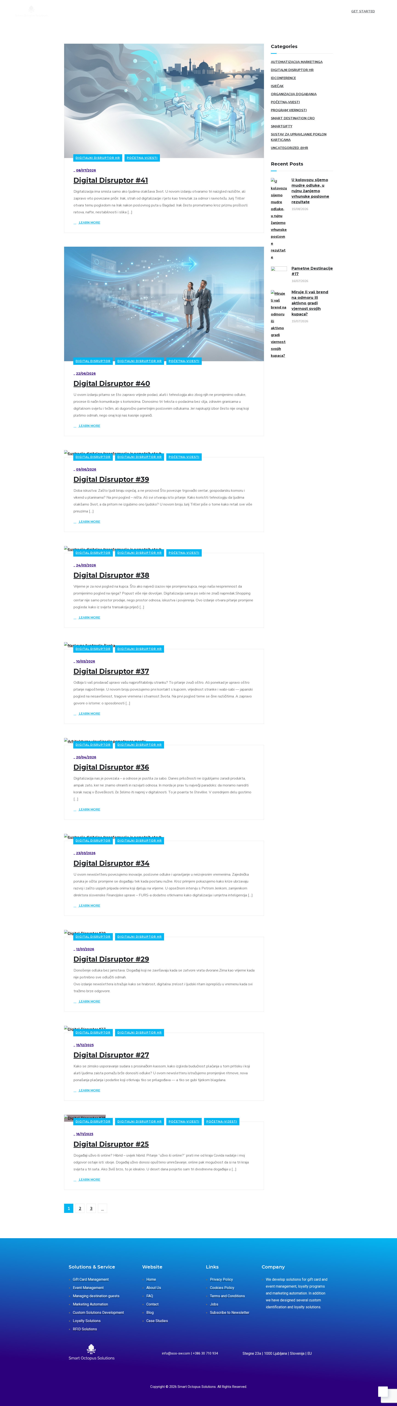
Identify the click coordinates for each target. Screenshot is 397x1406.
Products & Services (90, 11)
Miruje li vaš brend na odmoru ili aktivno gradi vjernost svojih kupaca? (310, 303)
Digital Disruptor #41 (111, 180)
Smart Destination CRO (293, 118)
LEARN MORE (89, 222)
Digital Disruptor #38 (111, 575)
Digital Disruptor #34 (112, 863)
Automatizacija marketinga (297, 62)
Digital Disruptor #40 (112, 384)
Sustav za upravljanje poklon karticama (298, 137)
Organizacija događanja (294, 94)
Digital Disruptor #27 (111, 1055)
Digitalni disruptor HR (98, 158)
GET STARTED (363, 11)
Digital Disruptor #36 (111, 767)
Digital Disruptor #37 (111, 671)
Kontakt (268, 11)
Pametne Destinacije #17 (312, 271)
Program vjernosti (289, 110)
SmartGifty (281, 126)
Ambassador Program (233, 11)
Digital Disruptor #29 (111, 959)
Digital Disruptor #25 (111, 1144)
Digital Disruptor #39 (111, 479)
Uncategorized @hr (289, 148)
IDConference (283, 78)
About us (160, 11)
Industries (130, 11)
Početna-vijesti (142, 158)
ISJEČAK (277, 86)
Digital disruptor (93, 361)
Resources (191, 11)
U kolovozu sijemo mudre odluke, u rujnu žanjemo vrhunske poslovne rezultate (310, 191)
